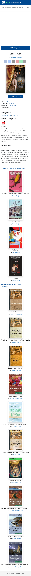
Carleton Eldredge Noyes (16, 398)
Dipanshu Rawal (16, 426)
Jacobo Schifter (16, 57)
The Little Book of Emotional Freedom (15, 424)
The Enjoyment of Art (15, 396)
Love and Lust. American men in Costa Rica (15, 194)
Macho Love (15, 250)
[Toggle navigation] (27, 2)
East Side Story (15, 222)
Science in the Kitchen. (15, 368)
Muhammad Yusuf (16, 482)
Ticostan (15, 278)
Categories (16, 47)
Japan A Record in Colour (15, 537)
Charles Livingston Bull (16, 510)
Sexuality (15, 115)
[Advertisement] (15, 27)
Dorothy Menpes (16, 538)
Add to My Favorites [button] (16, 97)
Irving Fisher (16, 454)
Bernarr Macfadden (16, 314)
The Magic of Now (15, 480)
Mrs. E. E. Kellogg (16, 370)
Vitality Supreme (15, 312)
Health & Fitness (6, 115)
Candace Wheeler (16, 342)
